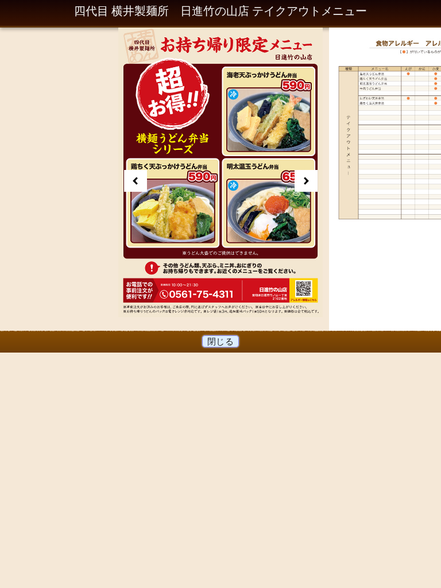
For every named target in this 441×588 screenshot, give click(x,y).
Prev (135, 181)
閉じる (220, 341)
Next (306, 181)
